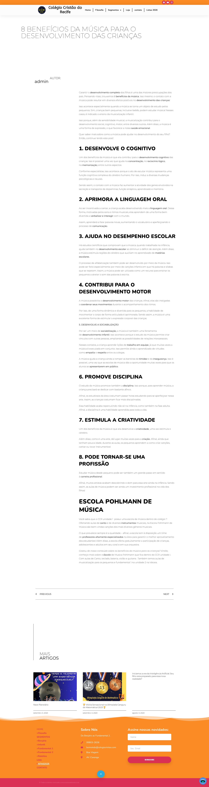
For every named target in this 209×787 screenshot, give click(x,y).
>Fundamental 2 (45, 752)
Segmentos (113, 10)
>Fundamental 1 (45, 748)
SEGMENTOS (43, 736)
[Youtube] (168, 2)
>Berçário (41, 740)
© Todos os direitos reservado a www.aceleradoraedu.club (59, 782)
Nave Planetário (40, 705)
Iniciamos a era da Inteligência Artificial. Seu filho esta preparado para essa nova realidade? (153, 676)
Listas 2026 (151, 10)
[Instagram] (171, 2)
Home (88, 10)
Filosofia (99, 10)
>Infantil (41, 744)
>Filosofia (42, 733)
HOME (40, 729)
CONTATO (42, 767)
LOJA (39, 760)
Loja (128, 10)
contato (138, 10)
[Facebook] (164, 2)
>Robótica (42, 756)
